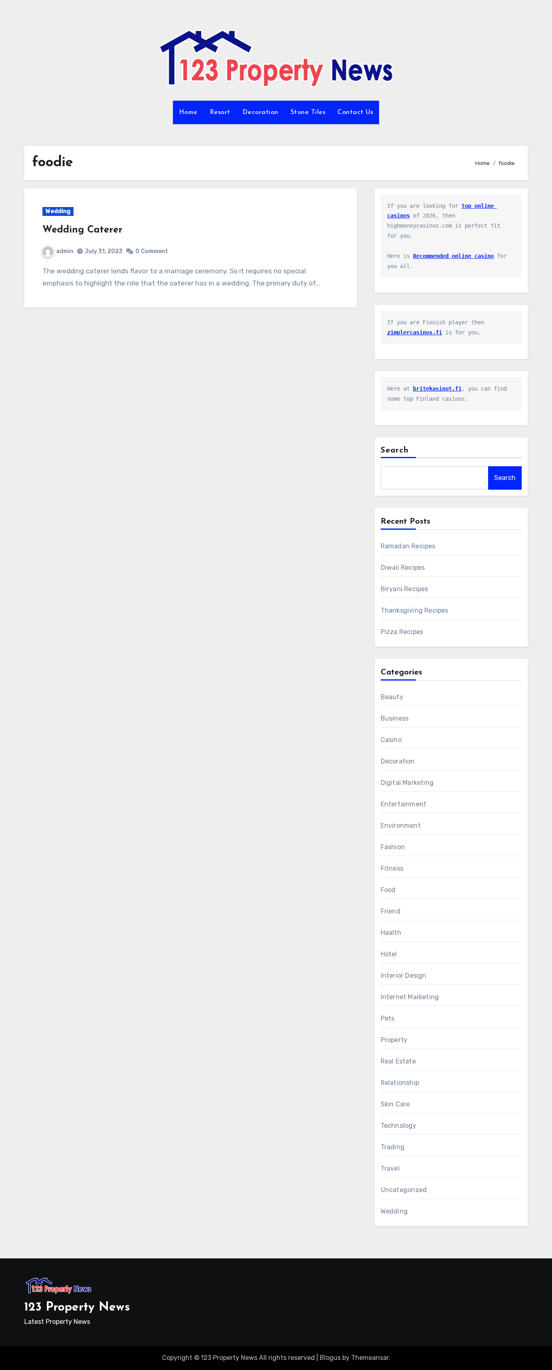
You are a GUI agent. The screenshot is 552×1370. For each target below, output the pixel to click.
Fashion (393, 847)
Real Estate (398, 1061)
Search (395, 450)
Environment (401, 825)
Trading (393, 1147)
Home (188, 112)
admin (65, 251)
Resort (220, 112)
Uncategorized (404, 1190)
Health (391, 933)
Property (394, 1040)
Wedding (58, 211)
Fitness (392, 868)
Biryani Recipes (404, 589)
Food (388, 890)
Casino (391, 740)
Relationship (400, 1083)
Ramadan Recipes (408, 546)
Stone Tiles (308, 112)
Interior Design (404, 975)
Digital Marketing (407, 782)
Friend (390, 911)
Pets (388, 1018)
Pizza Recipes (402, 632)
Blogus (330, 1358)
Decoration (260, 112)
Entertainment (404, 804)
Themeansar (370, 1358)
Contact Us (355, 112)
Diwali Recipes (403, 567)
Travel (390, 1168)
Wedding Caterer (82, 230)
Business (395, 718)
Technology (399, 1125)
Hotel (389, 954)
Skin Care (395, 1104)
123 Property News (77, 1307)
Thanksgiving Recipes (415, 610)
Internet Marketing (410, 997)
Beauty (392, 697)
